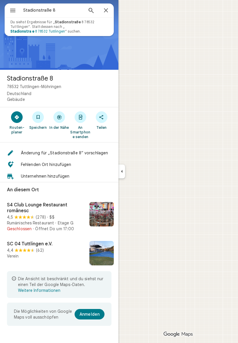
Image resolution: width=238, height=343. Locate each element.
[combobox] (53, 10)
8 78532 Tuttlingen (37, 31)
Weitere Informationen (39, 290)
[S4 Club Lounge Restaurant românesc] (59, 216)
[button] (59, 153)
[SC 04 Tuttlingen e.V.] (59, 253)
